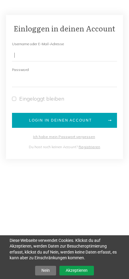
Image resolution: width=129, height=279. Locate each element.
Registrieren (89, 147)
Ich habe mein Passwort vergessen (64, 136)
